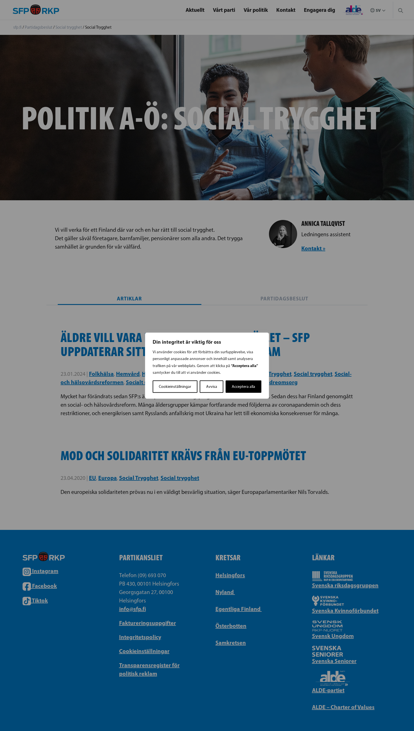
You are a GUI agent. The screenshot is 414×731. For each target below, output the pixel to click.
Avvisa (211, 386)
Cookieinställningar (175, 386)
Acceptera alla (243, 386)
